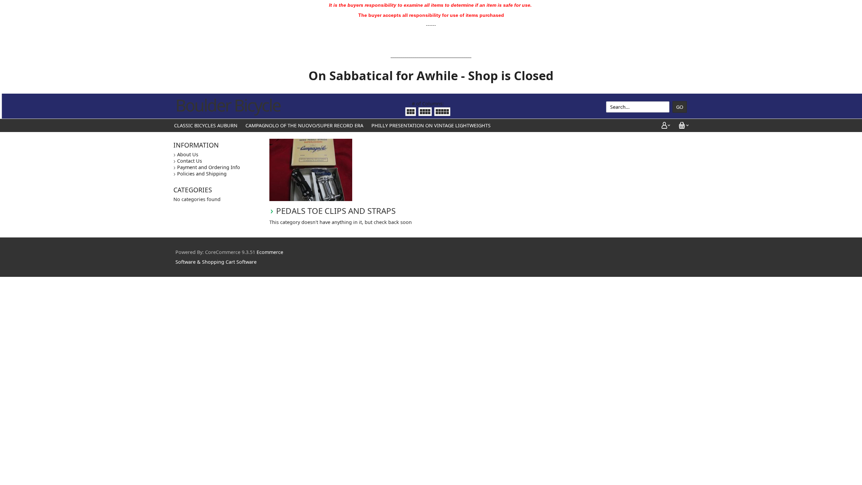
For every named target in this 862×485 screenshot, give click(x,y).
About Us (187, 154)
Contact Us (189, 161)
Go (679, 107)
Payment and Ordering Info (208, 167)
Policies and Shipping (202, 173)
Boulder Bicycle (227, 105)
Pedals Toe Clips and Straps (336, 210)
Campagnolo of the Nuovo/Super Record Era (304, 125)
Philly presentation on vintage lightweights (431, 125)
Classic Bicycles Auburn (205, 125)
